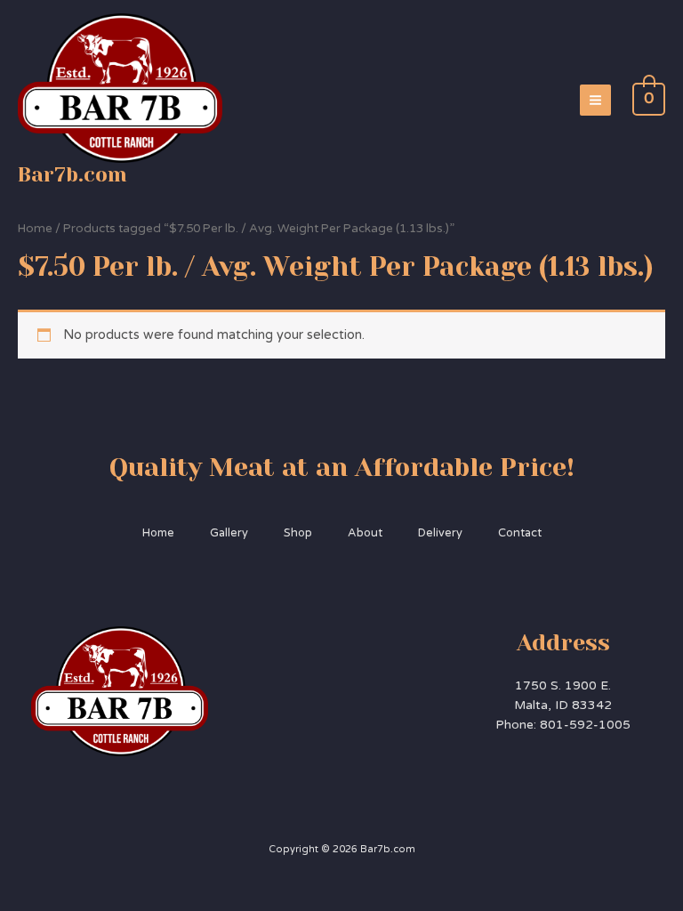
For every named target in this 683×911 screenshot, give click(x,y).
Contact (520, 533)
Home (35, 229)
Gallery (229, 533)
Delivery (440, 533)
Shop (298, 533)
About (365, 533)
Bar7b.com (72, 174)
